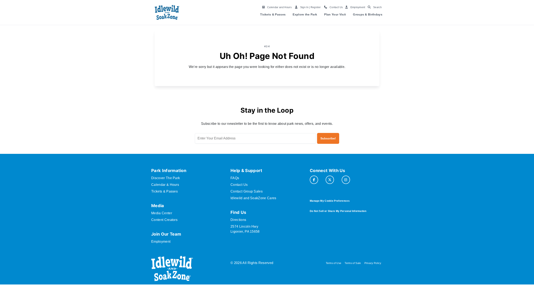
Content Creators (164, 220)
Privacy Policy (372, 263)
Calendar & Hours (165, 184)
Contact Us (239, 184)
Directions (238, 220)
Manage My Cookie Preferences (330, 200)
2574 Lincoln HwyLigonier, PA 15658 (245, 229)
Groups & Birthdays (367, 14)
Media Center (161, 213)
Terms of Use (333, 263)
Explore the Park (305, 14)
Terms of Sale (353, 263)
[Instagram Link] (346, 180)
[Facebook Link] (314, 180)
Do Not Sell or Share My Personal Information (338, 211)
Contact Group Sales (246, 191)
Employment (160, 241)
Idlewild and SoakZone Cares (253, 198)
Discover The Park (165, 178)
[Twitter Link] (330, 180)
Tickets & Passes (273, 14)
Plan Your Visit (335, 14)
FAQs (234, 178)
